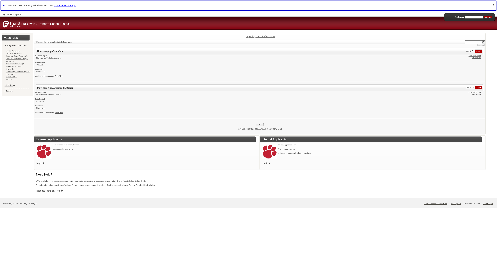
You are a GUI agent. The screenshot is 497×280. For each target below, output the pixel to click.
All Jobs (9, 85)
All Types (38, 42)
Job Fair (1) (10, 61)
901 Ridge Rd (456, 204)
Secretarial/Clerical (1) (13, 66)
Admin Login (488, 204)
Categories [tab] (10, 45)
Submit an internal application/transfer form (294, 153)
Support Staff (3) (11, 77)
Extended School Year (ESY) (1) (17, 59)
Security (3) (10, 69)
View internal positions (286, 149)
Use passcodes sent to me (63, 149)
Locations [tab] (22, 45)
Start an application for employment (66, 145)
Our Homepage (13, 14)
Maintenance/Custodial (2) (15, 64)
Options (480, 45)
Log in (39, 163)
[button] (493, 5)
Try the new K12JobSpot (65, 5)
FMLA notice (9, 91)
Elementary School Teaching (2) (17, 56)
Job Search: (459, 17)
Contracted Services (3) (14, 53)
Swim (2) (9, 79)
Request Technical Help (48, 191)
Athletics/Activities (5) (13, 51)
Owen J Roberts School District (435, 204)
